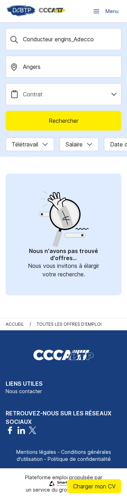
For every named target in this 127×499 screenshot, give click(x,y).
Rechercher (63, 120)
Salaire (74, 144)
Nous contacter (24, 391)
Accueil (15, 324)
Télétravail (25, 144)
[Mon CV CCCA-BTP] (35, 11)
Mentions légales (36, 452)
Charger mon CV (94, 486)
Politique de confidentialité (79, 459)
